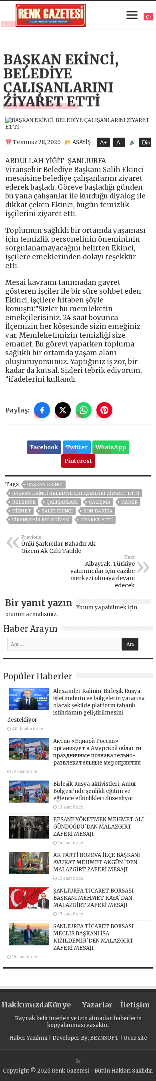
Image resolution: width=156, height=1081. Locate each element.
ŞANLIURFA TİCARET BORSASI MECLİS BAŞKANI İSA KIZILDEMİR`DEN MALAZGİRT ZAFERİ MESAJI (93, 937)
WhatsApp (111, 447)
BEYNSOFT (104, 1038)
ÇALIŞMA (99, 502)
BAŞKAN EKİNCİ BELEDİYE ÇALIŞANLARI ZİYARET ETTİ (75, 493)
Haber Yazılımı (28, 1038)
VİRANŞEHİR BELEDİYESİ (41, 519)
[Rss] (78, 1061)
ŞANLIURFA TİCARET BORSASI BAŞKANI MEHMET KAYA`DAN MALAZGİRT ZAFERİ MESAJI (93, 898)
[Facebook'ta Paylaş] (42, 410)
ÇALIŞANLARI (62, 502)
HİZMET (21, 511)
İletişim (135, 1004)
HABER (129, 502)
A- (119, 142)
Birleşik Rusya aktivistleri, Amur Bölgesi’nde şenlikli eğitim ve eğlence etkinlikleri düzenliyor (94, 791)
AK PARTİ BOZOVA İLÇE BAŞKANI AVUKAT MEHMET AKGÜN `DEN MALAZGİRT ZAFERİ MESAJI (96, 862)
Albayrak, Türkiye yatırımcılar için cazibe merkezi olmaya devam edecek (102, 572)
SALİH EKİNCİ (57, 511)
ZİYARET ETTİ (96, 519)
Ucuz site (135, 1038)
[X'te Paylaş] (63, 410)
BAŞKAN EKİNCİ (45, 484)
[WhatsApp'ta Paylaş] (84, 410)
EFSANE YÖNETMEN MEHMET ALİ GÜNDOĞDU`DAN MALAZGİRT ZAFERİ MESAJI (98, 826)
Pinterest (78, 460)
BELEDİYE (24, 502)
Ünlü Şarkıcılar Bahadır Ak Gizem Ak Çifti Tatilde (58, 544)
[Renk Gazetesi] (51, 14)
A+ (103, 142)
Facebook (44, 447)
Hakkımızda (21, 1004)
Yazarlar (97, 1004)
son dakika (98, 511)
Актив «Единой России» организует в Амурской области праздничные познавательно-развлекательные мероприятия (97, 752)
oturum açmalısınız (30, 614)
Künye (59, 1004)
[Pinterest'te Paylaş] (104, 410)
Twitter (77, 447)
